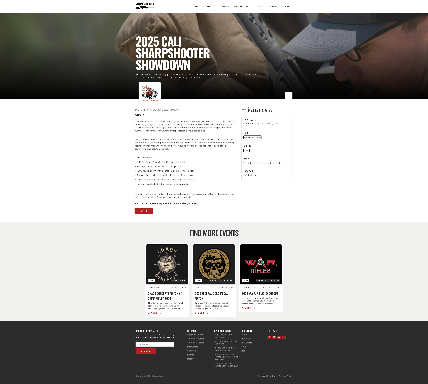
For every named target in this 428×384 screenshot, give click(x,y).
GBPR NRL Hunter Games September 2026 (226, 364)
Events (248, 6)
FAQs (243, 347)
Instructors (192, 347)
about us (245, 339)
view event (144, 210)
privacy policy (285, 376)
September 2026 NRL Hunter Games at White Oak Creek (226, 357)
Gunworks (238, 6)
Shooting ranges (209, 6)
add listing (272, 6)
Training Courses (195, 339)
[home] (145, 6)
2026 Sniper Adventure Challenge (225, 342)
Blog (243, 351)
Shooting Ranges (195, 335)
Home (197, 6)
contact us (286, 6)
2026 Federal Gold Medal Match (223, 336)
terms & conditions (267, 376)
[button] (225, 6)
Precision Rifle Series (260, 110)
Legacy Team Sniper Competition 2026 (224, 349)
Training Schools (195, 343)
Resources (259, 6)
